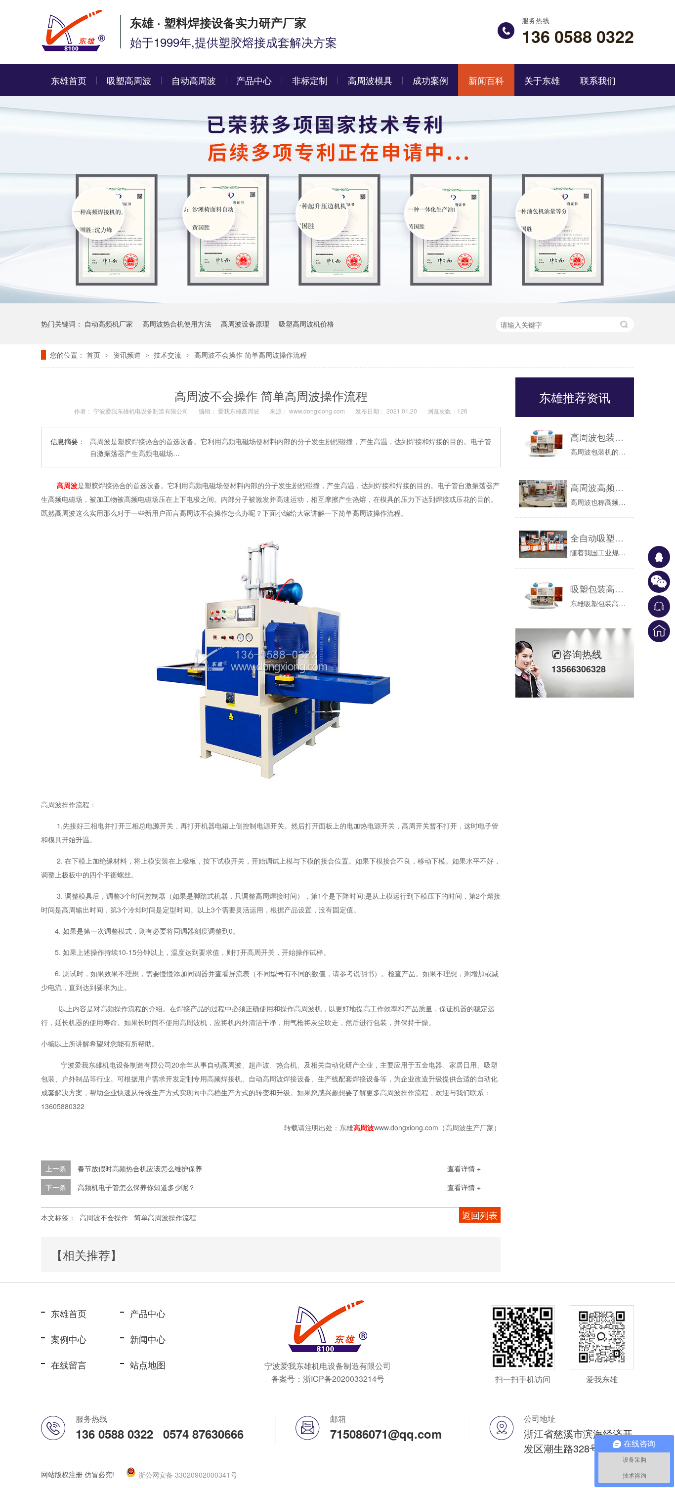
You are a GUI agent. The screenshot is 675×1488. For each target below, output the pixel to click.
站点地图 (148, 1364)
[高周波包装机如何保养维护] (543, 443)
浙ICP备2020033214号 (343, 1378)
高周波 (67, 485)
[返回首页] (659, 631)
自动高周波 (193, 80)
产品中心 (254, 80)
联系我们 (598, 80)
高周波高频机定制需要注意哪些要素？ (599, 487)
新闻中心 (148, 1338)
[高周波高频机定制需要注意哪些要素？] (543, 493)
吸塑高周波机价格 (306, 324)
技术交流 (168, 355)
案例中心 (68, 1338)
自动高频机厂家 (108, 324)
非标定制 (310, 80)
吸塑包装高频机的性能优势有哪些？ (599, 588)
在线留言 (68, 1364)
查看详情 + (464, 1168)
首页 (94, 355)
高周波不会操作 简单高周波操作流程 (250, 355)
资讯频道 (128, 355)
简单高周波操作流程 (165, 1217)
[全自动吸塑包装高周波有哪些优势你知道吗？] (543, 544)
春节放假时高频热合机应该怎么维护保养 (140, 1168)
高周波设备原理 (245, 324)
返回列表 (480, 1214)
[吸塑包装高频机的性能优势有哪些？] (543, 595)
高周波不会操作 (104, 1217)
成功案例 (430, 80)
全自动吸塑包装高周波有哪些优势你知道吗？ (599, 537)
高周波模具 (370, 80)
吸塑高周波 (129, 80)
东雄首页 (68, 80)
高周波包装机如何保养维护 (599, 436)
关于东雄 (542, 80)
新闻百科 (486, 80)
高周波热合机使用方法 (176, 324)
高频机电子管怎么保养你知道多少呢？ (136, 1187)
